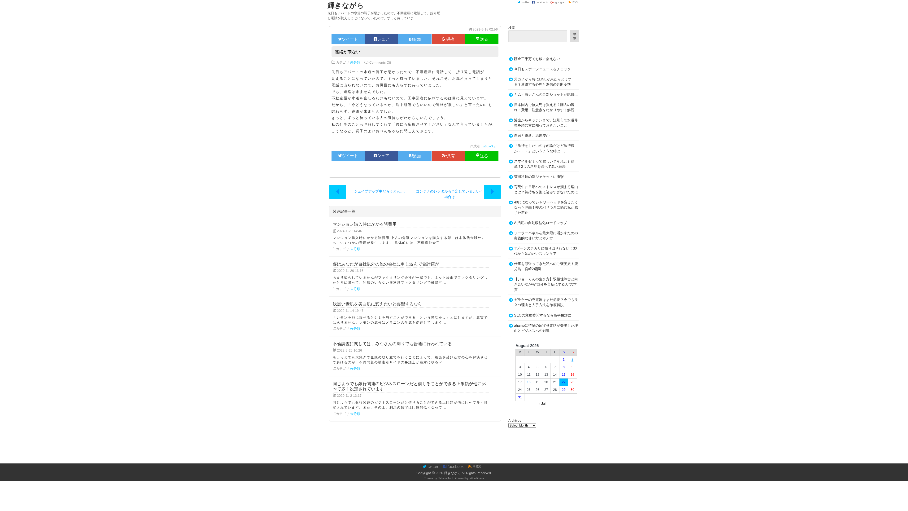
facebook (541, 2)
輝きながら (452, 473)
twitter (525, 2)
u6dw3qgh (490, 146)
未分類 (355, 62)
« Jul (542, 403)
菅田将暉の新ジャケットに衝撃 (539, 177)
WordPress (477, 478)
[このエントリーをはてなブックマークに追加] (414, 39)
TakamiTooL (446, 478)
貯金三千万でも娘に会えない (537, 59)
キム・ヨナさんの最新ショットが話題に (546, 95)
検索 (511, 28)
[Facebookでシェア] (381, 39)
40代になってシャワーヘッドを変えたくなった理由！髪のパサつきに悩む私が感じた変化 (546, 207)
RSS (574, 2)
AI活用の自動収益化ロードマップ (540, 223)
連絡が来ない (347, 51)
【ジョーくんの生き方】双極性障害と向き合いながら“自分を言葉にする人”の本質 (546, 284)
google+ (560, 2)
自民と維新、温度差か (532, 135)
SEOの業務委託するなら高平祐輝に (542, 315)
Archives (514, 420)
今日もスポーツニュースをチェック (542, 69)
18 (529, 382)
